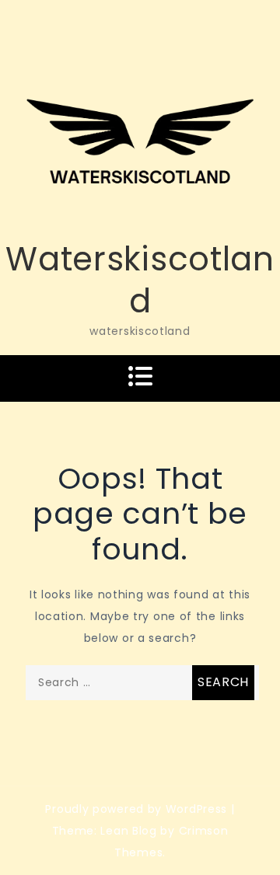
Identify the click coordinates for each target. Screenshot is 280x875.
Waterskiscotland (140, 280)
